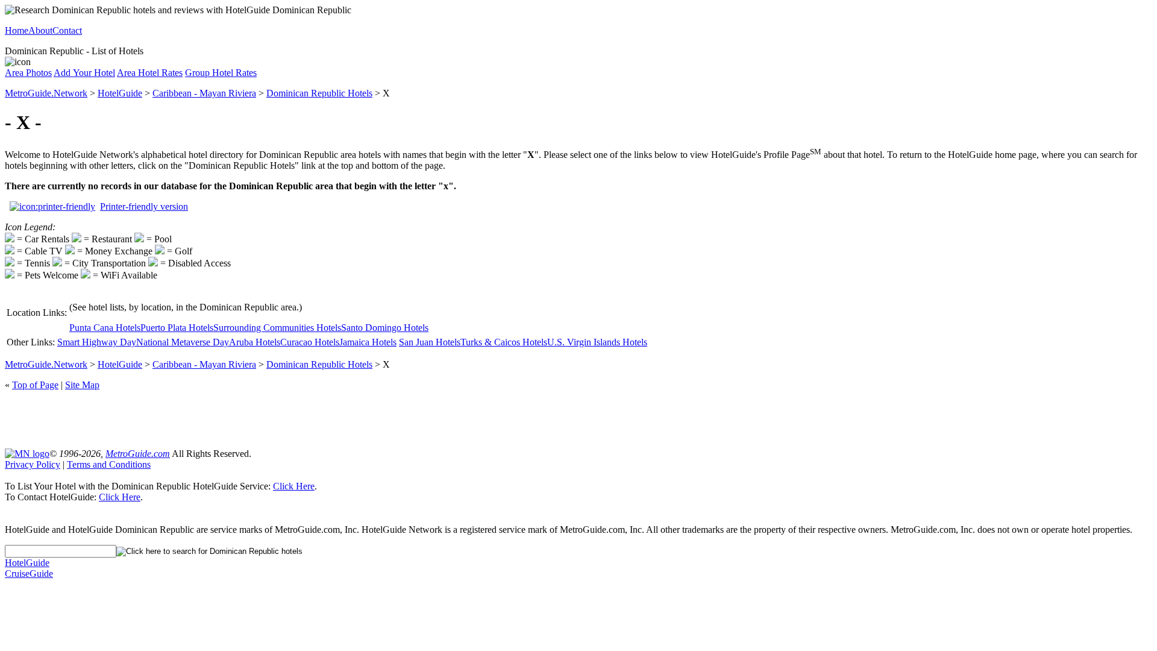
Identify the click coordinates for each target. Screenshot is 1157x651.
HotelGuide (120, 93)
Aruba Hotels (254, 342)
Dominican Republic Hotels (319, 93)
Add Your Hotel (84, 73)
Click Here (294, 486)
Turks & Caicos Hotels (503, 342)
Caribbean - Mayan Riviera (204, 93)
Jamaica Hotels (368, 342)
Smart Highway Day (96, 342)
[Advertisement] (578, 418)
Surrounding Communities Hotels (277, 327)
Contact (67, 30)
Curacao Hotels (309, 342)
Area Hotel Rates (150, 73)
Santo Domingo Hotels (384, 327)
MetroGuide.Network (46, 93)
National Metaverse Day (182, 342)
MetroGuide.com (137, 453)
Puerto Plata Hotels (176, 327)
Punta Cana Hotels (104, 327)
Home (16, 30)
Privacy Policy (32, 464)
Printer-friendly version (144, 206)
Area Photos (28, 73)
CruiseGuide (29, 573)
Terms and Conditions (109, 464)
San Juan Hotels (429, 342)
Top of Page (35, 385)
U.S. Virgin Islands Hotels (597, 342)
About (40, 30)
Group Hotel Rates (221, 73)
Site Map (82, 385)
